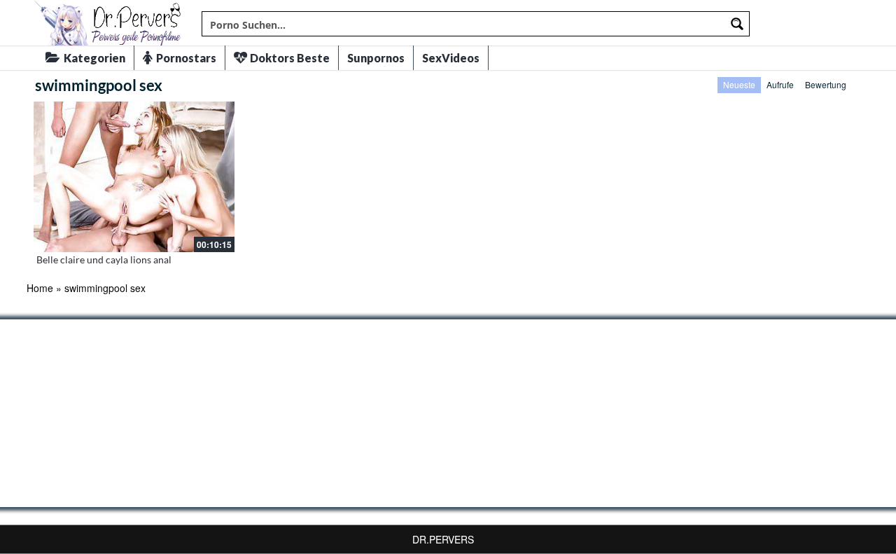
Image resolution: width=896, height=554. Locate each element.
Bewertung (825, 84)
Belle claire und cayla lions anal (104, 259)
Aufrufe (780, 84)
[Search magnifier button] (737, 24)
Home (40, 288)
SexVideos (450, 57)
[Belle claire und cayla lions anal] (134, 177)
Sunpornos (376, 57)
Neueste (739, 84)
